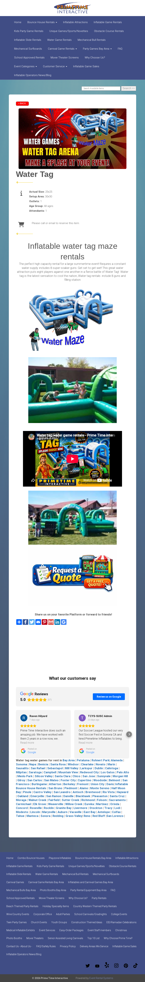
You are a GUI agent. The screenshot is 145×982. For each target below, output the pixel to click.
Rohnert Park (100, 760)
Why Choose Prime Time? (118, 938)
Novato (100, 764)
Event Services (47, 930)
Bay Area (69, 760)
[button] (16, 734)
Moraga (21, 800)
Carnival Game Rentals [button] (61, 48)
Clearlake (87, 764)
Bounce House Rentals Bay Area (93, 858)
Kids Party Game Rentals (28, 31)
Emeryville (37, 796)
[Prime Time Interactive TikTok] (135, 965)
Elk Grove (39, 804)
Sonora (45, 816)
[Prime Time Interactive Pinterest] (126, 965)
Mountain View (68, 772)
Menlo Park (25, 776)
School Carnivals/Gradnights (90, 914)
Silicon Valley (44, 776)
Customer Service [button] (54, 66)
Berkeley (69, 784)
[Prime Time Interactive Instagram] (116, 965)
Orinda (114, 804)
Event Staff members (99, 930)
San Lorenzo (114, 816)
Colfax (116, 812)
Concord (22, 808)
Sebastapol (55, 768)
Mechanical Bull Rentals (92, 39)
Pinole (27, 792)
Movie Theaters (35, 938)
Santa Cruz (117, 796)
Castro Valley (42, 792)
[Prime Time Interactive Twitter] (88, 965)
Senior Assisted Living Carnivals (65, 938)
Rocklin (49, 808)
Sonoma (21, 764)
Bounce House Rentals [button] (41, 22)
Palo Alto (123, 772)
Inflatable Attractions (75, 22)
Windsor (73, 764)
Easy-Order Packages (71, 930)
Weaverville (55, 804)
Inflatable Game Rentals (108, 22)
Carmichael (23, 804)
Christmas (121, 930)
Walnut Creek (37, 800)
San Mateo (51, 780)
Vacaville (75, 812)
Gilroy (21, 780)
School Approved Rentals (29, 57)
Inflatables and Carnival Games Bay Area (90, 882)
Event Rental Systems (101, 978)
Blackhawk (83, 796)
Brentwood (92, 792)
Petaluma (83, 760)
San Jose (88, 776)
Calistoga (111, 768)
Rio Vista (109, 792)
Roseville (36, 808)
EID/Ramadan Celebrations (121, 922)
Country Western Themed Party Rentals (95, 906)
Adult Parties (63, 914)
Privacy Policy (68, 946)
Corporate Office (42, 914)
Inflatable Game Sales (86, 66)
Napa (32, 764)
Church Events (39, 922)
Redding (57, 816)
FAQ (120, 48)
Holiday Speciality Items (56, 906)
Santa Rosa (58, 764)
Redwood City (89, 772)
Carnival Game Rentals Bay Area (46, 882)
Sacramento (117, 800)
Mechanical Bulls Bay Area (21, 890)
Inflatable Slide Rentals (27, 39)
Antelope (104, 812)
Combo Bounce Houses (31, 858)
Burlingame (39, 784)
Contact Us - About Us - (19, 946)
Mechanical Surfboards (28, 48)
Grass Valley (74, 816)
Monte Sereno (99, 788)
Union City (97, 784)
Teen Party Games (16, 922)
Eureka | (90, 804)
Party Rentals (99, 898)
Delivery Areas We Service (94, 946)
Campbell (50, 772)
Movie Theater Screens (65, 57)
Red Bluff (98, 816)
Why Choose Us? (95, 57)
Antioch (78, 792)
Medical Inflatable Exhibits (20, 930)
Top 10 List (93, 938)
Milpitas (21, 772)
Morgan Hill (120, 776)
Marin (111, 764)
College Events (119, 914)
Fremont (83, 784)
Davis (110, 784)
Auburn (62, 812)
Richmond (88, 800)
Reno (87, 816)
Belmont (114, 780)
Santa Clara (62, 776)
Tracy (108, 808)
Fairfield (54, 800)
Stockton (95, 808)
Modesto (22, 812)
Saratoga (35, 772)
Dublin (98, 768)
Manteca (32, 816)
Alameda (117, 760)
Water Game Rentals (59, 39)
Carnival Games (15, 882)
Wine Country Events (17, 914)
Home (17, 22)
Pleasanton (100, 796)
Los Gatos (108, 772)
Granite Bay (63, 808)
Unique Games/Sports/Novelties (68, 31)
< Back (22, 103)
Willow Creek (73, 804)
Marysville (49, 812)
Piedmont (70, 788)
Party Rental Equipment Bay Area (88, 890)
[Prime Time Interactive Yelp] (107, 965)
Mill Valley (71, 768)
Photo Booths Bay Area (53, 890)
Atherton (55, 784)
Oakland (22, 796)
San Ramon (53, 796)
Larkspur (86, 768)
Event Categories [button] (24, 66)
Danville (68, 796)
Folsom (102, 800)
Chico (76, 776)
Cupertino (84, 780)
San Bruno (55, 788)
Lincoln (35, 812)
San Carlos (34, 780)
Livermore (80, 808)
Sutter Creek (70, 800)
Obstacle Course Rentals (109, 31)
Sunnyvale (104, 776)
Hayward (122, 792)
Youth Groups (59, 922)
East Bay (89, 812)
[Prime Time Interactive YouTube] (97, 965)
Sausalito (22, 768)
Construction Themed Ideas (86, 922)
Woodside (100, 780)
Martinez (102, 804)
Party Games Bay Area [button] (96, 48)
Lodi (117, 808)
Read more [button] (27, 742)
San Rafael (37, 768)
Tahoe (20, 816)
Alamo (84, 788)
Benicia (43, 764)
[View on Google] (23, 717)
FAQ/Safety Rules (46, 946)
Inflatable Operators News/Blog (32, 75)
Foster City (68, 780)
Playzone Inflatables (60, 858)
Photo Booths (14, 938)
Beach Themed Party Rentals (22, 906)
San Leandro (62, 792)
